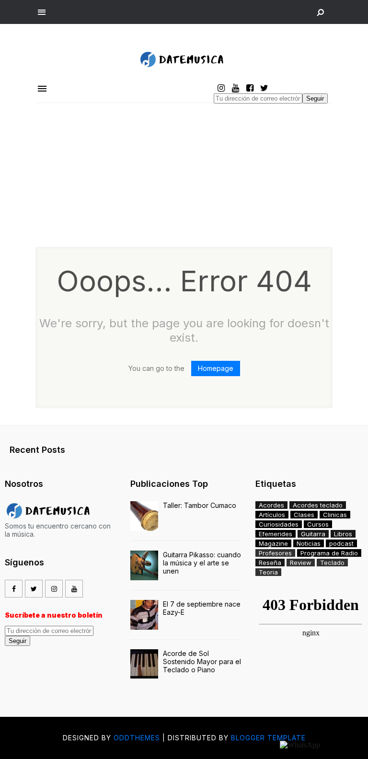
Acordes (271, 505)
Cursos (318, 524)
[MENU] (42, 12)
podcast (341, 543)
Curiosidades (279, 524)
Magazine (273, 543)
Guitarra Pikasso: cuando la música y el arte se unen (202, 563)
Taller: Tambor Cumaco (199, 505)
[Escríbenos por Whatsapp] (300, 745)
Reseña (270, 562)
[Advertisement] (184, 175)
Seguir (315, 98)
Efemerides (275, 534)
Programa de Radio (329, 553)
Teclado (332, 562)
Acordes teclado (318, 505)
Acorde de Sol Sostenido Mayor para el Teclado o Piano (202, 661)
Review (300, 562)
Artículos (272, 514)
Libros (343, 534)
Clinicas (335, 514)
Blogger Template (268, 738)
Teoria (268, 572)
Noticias (309, 543)
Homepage (215, 368)
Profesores (275, 553)
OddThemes (137, 738)
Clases (304, 514)
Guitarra (313, 534)
